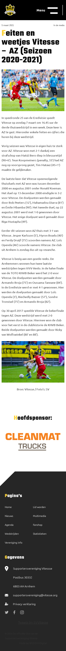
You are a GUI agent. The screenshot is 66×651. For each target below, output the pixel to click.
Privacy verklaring (24, 604)
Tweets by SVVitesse (33, 622)
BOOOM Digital (38, 642)
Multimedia (39, 515)
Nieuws (9, 515)
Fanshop (37, 524)
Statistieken (39, 533)
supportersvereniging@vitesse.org (35, 595)
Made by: (24, 642)
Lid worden (39, 507)
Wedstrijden (12, 533)
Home (8, 507)
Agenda (9, 524)
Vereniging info (13, 542)
